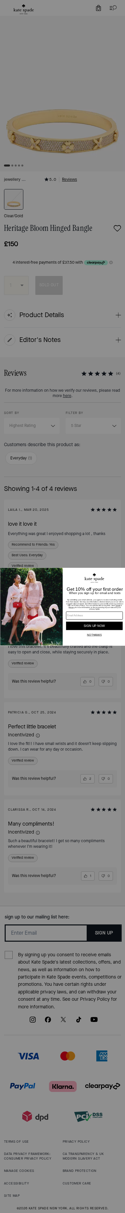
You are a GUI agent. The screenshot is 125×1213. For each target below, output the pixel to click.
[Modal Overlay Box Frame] (62, 606)
